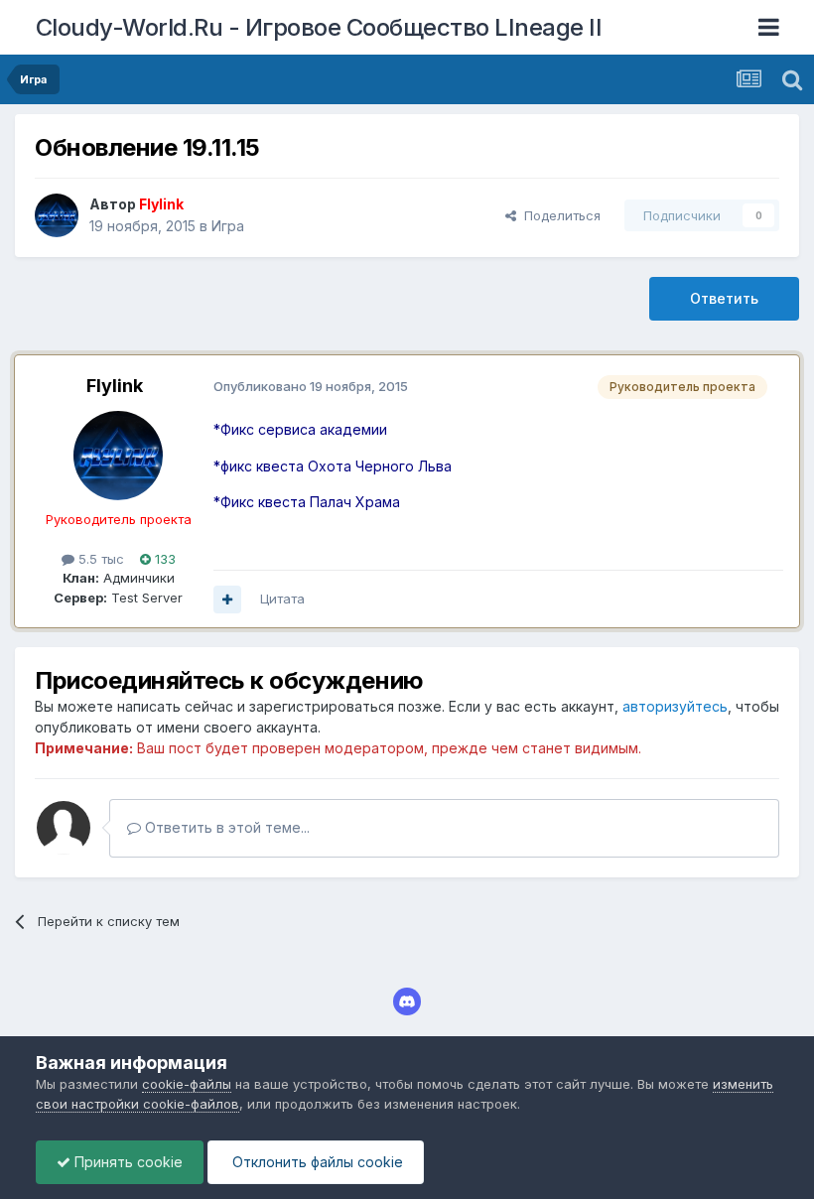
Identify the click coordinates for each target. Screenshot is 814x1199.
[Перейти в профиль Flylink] (56, 215)
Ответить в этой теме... (225, 827)
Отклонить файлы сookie (315, 1161)
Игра (227, 225)
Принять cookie (126, 1161)
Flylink (114, 385)
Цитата (282, 598)
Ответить (724, 298)
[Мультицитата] (227, 599)
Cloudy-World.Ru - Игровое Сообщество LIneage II (319, 27)
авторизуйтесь (675, 706)
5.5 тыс (99, 559)
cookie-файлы (186, 1084)
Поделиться (558, 215)
